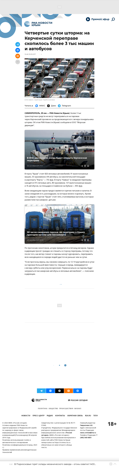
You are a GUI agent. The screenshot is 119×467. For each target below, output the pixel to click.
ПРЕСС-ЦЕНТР (38, 416)
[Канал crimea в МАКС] (77, 390)
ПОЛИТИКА (42, 408)
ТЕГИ (95, 416)
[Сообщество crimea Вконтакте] (50, 390)
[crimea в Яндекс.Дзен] (59, 390)
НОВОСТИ (25, 416)
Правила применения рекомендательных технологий (19, 451)
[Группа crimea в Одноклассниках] (68, 390)
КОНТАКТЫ (60, 416)
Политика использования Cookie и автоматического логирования (16, 441)
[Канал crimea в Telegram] (41, 390)
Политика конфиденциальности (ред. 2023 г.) (19, 446)
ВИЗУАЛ (77, 408)
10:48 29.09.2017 (30, 54)
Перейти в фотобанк (49, 100)
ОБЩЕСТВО (53, 408)
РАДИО (50, 416)
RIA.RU (88, 416)
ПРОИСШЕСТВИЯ (66, 408)
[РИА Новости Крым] (38, 24)
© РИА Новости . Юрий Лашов (33, 100)
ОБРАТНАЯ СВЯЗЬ (75, 416)
